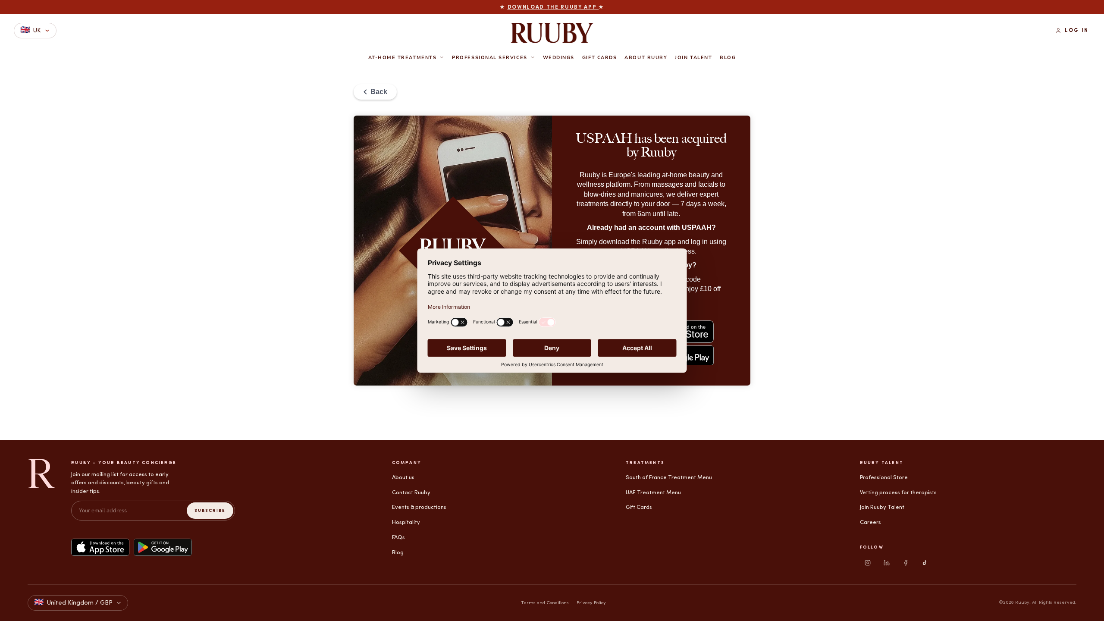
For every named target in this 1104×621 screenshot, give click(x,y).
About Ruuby (645, 57)
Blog (728, 57)
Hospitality (406, 522)
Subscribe (210, 510)
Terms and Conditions (545, 603)
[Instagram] (867, 563)
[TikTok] (924, 563)
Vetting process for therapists (898, 493)
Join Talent (693, 57)
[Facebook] (905, 563)
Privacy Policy (591, 603)
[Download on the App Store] (100, 547)
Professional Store (884, 477)
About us (403, 477)
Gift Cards (599, 57)
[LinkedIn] (886, 563)
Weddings (558, 57)
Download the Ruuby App (553, 7)
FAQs (398, 537)
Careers (870, 522)
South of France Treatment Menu (669, 477)
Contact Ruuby (411, 493)
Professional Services (489, 57)
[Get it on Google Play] (163, 547)
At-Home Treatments (402, 57)
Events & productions (419, 507)
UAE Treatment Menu (653, 493)
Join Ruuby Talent (882, 507)
